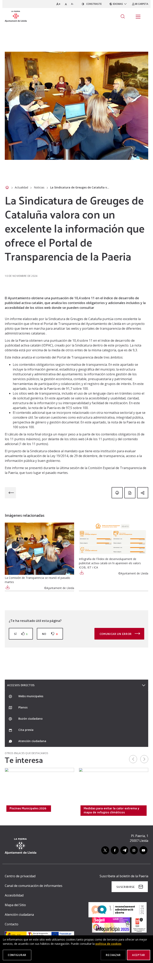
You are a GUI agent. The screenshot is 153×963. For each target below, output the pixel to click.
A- (72, 4)
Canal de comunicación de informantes (33, 885)
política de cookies (108, 944)
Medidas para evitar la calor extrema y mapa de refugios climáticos (111, 810)
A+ (58, 4)
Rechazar (113, 954)
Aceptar (138, 954)
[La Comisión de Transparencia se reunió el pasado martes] (39, 549)
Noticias (39, 187)
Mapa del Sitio (15, 905)
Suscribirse (125, 886)
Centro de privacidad (20, 876)
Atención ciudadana (19, 914)
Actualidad (21, 187)
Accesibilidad (14, 895)
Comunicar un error (116, 633)
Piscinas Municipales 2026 (28, 808)
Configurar (17, 954)
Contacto (11, 924)
